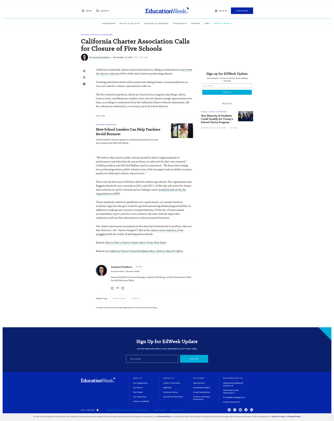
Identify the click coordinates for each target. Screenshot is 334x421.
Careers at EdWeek (141, 401)
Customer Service (170, 392)
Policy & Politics (130, 23)
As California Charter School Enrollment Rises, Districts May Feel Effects (144, 251)
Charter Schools (119, 298)
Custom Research (231, 402)
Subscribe (242, 11)
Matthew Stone (207, 128)
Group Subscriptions (201, 392)
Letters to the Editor (172, 383)
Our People (138, 392)
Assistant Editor (117, 271)
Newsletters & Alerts (201, 388)
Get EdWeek (198, 378)
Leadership (109, 23)
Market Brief (222, 23)
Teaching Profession (106, 125)
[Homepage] (167, 11)
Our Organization (140, 383)
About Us (137, 378)
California (136, 298)
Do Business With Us (233, 378)
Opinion (195, 23)
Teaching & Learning (156, 23)
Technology (179, 23)
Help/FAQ (167, 388)
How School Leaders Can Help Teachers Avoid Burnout (128, 131)
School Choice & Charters (97, 35)
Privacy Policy (178, 410)
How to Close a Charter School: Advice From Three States (135, 242)
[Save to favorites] (84, 77)
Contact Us (168, 378)
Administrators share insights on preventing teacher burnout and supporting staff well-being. (127, 141)
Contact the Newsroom (173, 397)
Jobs (207, 23)
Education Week (132, 271)
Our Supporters (139, 397)
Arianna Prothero (101, 57)
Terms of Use (160, 410)
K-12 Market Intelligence (233, 397)
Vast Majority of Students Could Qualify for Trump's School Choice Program (217, 119)
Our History (138, 388)
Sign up (194, 359)
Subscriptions (199, 383)
